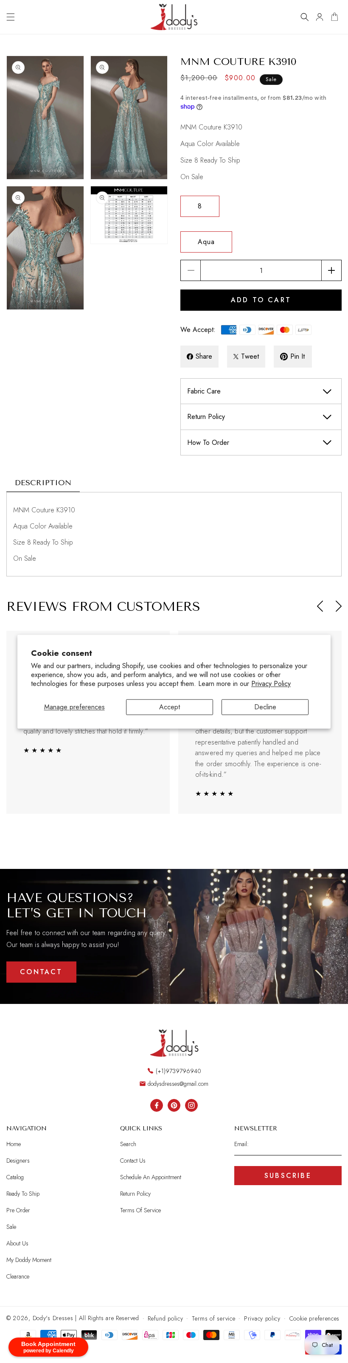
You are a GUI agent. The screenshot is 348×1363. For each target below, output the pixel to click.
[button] (10, 17)
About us (17, 1243)
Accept (169, 707)
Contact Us (133, 1160)
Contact (41, 972)
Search (128, 1144)
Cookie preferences (314, 1318)
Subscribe (288, 1175)
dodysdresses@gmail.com (178, 1083)
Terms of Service (140, 1210)
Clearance (17, 1276)
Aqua (206, 242)
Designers (18, 1160)
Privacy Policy (271, 684)
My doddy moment (28, 1260)
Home (13, 1144)
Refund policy (165, 1318)
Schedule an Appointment (150, 1177)
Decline (265, 707)
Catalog (15, 1177)
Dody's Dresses (53, 1318)
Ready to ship (22, 1193)
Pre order (18, 1210)
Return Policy (135, 1193)
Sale (11, 1226)
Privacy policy (262, 1318)
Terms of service (213, 1318)
